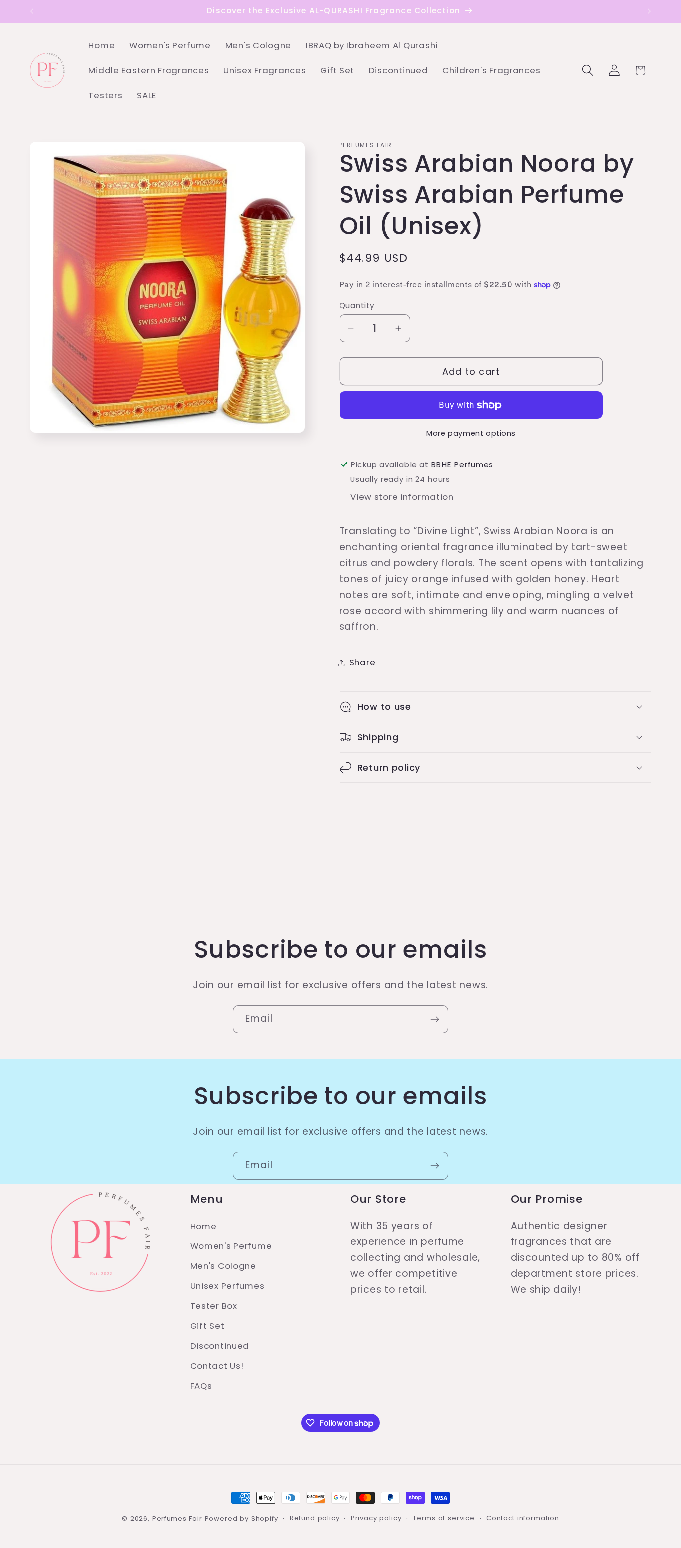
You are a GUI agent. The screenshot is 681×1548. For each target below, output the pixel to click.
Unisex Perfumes (227, 1286)
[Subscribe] (434, 1019)
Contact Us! (217, 1366)
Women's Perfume (231, 1246)
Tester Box (213, 1306)
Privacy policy (376, 1518)
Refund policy (315, 1518)
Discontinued (220, 1346)
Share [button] (362, 662)
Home (203, 1226)
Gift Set (207, 1326)
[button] (587, 70)
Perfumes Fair (177, 1518)
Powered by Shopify (241, 1518)
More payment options (470, 434)
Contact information (522, 1518)
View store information (402, 497)
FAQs (201, 1386)
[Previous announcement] (32, 11)
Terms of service (443, 1518)
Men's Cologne (223, 1266)
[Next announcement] (649, 11)
